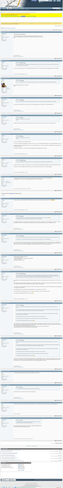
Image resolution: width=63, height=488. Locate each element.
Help (54, 0)
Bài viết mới (8, 9)
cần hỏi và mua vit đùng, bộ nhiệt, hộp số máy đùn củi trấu (11, 450)
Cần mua (21, 12)
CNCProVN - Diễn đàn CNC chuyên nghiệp (48, 479)
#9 (61, 198)
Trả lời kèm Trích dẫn (59, 58)
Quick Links (26, 9)
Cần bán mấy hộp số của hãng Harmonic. (8, 455)
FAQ (11, 9)
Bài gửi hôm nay (15, 8)
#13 (61, 271)
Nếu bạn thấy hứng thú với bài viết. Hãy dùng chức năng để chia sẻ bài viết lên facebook (19, 16)
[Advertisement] (16, 20)
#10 (61, 213)
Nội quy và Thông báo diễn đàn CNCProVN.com (9, 15)
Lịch (13, 9)
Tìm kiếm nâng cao (58, 9)
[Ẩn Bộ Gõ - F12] (58, 487)
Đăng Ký (58, 0)
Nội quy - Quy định (21, 470)
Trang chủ (4, 8)
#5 (61, 115)
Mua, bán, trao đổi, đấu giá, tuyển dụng (12, 12)
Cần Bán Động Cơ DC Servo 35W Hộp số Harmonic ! (9, 457)
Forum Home (4, 9)
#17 (61, 384)
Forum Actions (21, 9)
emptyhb (3, 195)
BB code (19, 464)
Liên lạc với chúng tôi (38, 479)
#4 (61, 97)
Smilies (19, 465)
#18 (61, 402)
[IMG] (19, 466)
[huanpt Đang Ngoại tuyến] (3, 85)
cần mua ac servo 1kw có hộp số (9, 28)
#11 (61, 233)
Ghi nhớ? (41, 2)
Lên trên (60, 443)
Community (16, 9)
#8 (61, 176)
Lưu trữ (57, 479)
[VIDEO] (19, 467)
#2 (61, 60)
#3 (61, 78)
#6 (61, 133)
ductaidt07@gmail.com (20, 56)
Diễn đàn (9, 8)
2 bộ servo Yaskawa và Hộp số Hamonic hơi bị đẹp (9, 452)
